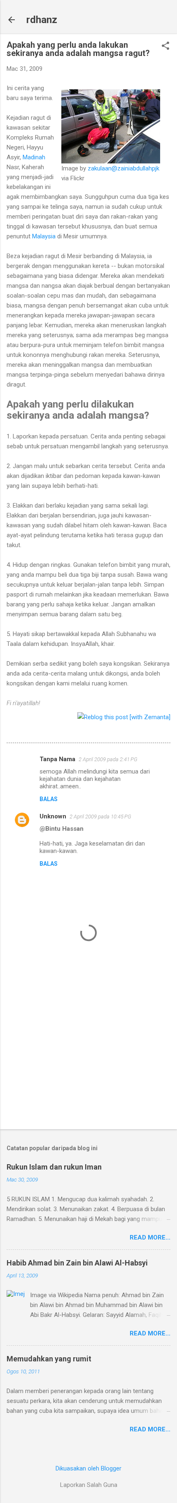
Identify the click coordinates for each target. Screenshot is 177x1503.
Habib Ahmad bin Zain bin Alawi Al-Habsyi (77, 1262)
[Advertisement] (88, 1058)
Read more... (150, 1237)
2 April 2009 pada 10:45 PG (100, 816)
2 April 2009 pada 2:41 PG (108, 759)
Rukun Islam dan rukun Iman (54, 1167)
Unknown (53, 816)
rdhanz (41, 20)
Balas (49, 799)
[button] (165, 46)
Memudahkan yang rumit (49, 1358)
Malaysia (44, 236)
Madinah (34, 157)
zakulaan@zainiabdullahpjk (123, 168)
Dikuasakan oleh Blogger (88, 1468)
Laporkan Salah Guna (88, 1485)
